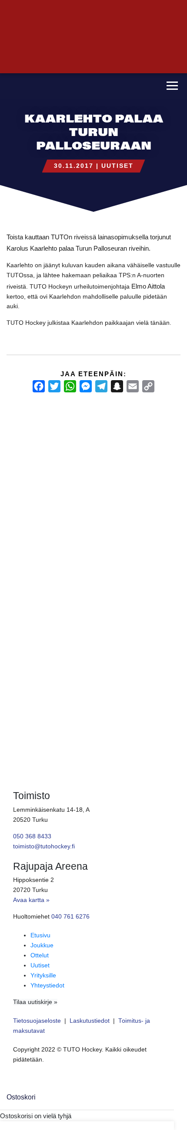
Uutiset (117, 166)
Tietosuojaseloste (37, 1021)
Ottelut (39, 955)
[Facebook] (39, 386)
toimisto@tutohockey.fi (44, 846)
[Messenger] (86, 386)
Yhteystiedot (47, 985)
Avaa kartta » (31, 900)
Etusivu (40, 935)
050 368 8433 (32, 836)
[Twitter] (54, 386)
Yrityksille (43, 975)
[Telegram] (101, 386)
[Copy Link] (148, 386)
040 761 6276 (70, 916)
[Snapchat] (117, 386)
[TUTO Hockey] (76, 86)
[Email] (132, 386)
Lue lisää (21, 648)
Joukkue (41, 945)
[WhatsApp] (70, 386)
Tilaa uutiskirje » (35, 1002)
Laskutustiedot (90, 1021)
